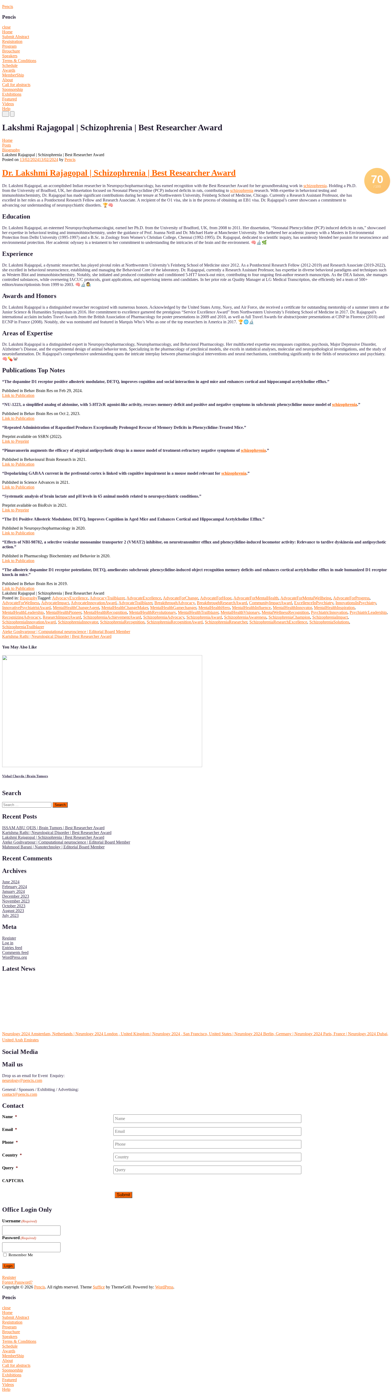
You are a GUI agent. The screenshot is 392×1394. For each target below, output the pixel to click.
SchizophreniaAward (204, 617)
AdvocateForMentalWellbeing (305, 598)
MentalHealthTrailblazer (198, 612)
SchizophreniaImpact (330, 617)
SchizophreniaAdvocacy (163, 617)
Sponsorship (12, 89)
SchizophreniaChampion (289, 617)
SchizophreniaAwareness (245, 617)
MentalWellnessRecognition (285, 612)
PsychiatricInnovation (329, 612)
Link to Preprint (15, 441)
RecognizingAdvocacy (21, 617)
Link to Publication (18, 395)
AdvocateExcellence (143, 598)
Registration (12, 41)
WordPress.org (14, 957)
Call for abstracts (16, 84)
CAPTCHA (13, 1180)
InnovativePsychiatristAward (26, 607)
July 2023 (10, 915)
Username (19, 1221)
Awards (8, 70)
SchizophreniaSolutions (329, 622)
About (7, 80)
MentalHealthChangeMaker (124, 607)
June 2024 (10, 882)
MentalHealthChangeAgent (76, 607)
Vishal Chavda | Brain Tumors (25, 776)
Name (9, 1116)
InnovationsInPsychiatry (355, 603)
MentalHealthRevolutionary (152, 612)
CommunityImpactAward (270, 603)
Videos (8, 104)
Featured (9, 99)
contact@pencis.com (19, 1094)
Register (9, 938)
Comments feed (15, 952)
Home (7, 32)
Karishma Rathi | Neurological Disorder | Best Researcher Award (56, 636)
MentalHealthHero (214, 607)
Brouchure (11, 51)
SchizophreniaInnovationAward (29, 622)
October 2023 (13, 906)
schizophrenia (315, 185)
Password (19, 1237)
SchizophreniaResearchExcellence (278, 622)
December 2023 (15, 896)
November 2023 (16, 901)
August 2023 (13, 910)
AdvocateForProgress (351, 598)
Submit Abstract (15, 36)
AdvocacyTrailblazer (107, 598)
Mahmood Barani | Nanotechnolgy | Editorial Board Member (53, 847)
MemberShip (13, 75)
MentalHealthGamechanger (173, 607)
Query (10, 1168)
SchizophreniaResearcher (226, 622)
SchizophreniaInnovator (78, 622)
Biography (11, 150)
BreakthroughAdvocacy (174, 603)
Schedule (10, 65)
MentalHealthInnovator (292, 607)
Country (12, 1155)
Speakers (9, 56)
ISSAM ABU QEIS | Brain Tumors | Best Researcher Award (53, 827)
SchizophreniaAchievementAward (112, 617)
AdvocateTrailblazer (135, 603)
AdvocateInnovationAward (94, 603)
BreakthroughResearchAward (222, 603)
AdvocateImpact (55, 603)
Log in (7, 943)
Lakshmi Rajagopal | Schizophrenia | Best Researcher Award (53, 837)
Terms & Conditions (19, 60)
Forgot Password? (17, 1282)
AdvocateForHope (215, 598)
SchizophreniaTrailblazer (23, 627)
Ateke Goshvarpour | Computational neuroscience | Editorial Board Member (66, 631)
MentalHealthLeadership (23, 612)
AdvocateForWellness (20, 603)
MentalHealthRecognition (105, 612)
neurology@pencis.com (22, 1080)
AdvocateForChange (180, 598)
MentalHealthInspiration (334, 607)
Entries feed (12, 947)
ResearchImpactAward (62, 617)
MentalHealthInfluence (251, 607)
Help (6, 108)
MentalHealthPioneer (63, 612)
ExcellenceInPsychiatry (313, 603)
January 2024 (13, 891)
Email (9, 1129)
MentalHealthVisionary (240, 612)
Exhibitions (11, 94)
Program (9, 46)
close (6, 27)
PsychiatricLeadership (368, 612)
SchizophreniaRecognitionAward (175, 622)
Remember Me (21, 1255)
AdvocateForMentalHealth (255, 598)
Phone (10, 1142)
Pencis (7, 6)
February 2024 (14, 886)
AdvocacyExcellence (70, 598)
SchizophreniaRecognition (122, 622)
